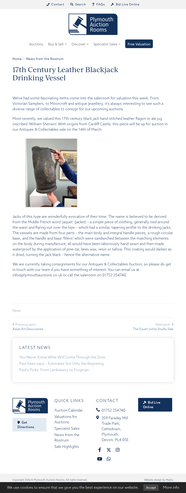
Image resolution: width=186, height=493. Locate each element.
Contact (107, 400)
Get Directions (25, 424)
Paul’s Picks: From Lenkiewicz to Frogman (54, 370)
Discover (78, 44)
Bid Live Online (152, 404)
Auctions (36, 44)
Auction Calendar (68, 410)
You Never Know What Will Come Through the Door (62, 357)
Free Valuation (139, 44)
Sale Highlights (66, 446)
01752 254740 (113, 410)
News (16, 311)
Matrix (169, 479)
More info (171, 487)
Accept (151, 487)
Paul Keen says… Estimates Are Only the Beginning (61, 363)
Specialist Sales (105, 44)
